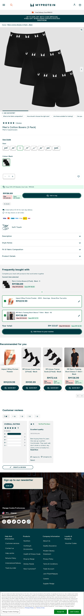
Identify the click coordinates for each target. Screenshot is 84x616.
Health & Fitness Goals (31, 554)
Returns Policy (10, 558)
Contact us (9, 548)
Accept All (60, 612)
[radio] (5, 148)
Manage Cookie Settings (11, 612)
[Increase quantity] (12, 176)
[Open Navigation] (3, 5)
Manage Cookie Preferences (13, 508)
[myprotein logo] (43, 5)
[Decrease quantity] (5, 176)
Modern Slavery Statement (48, 552)
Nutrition (26, 541)
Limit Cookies (74, 612)
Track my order (10, 568)
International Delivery (13, 563)
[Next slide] (83, 373)
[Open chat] (29, 522)
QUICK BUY (12, 388)
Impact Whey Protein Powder (10, 370)
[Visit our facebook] (9, 522)
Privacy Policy (48, 559)
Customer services (12, 543)
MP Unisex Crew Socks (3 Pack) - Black (31, 370)
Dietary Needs (28, 564)
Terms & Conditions (50, 564)
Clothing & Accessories (28, 547)
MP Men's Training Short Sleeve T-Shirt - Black (74, 371)
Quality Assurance (50, 546)
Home (4, 25)
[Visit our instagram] (4, 522)
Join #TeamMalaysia (50, 574)
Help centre (9, 553)
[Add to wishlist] (78, 176)
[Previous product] (78, 396)
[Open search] (11, 4)
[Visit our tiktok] (14, 522)
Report (32, 460)
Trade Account (48, 569)
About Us (46, 541)
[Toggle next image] (81, 69)
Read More (34, 449)
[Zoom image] (81, 29)
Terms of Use (40, 608)
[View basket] (80, 5)
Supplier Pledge (48, 583)
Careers (46, 579)
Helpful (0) (36, 457)
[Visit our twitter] (24, 522)
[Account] (75, 4)
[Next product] (82, 396)
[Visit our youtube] (19, 522)
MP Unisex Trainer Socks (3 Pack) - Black (52, 370)
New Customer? (29, 569)
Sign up (9, 486)
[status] (8, 176)
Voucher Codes (71, 543)
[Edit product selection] (79, 301)
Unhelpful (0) (47, 457)
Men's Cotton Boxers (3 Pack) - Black (19, 25)
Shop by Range (28, 559)
